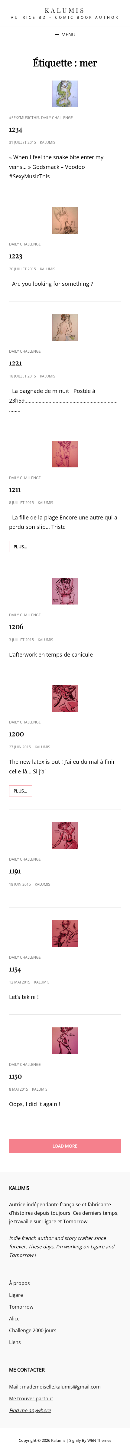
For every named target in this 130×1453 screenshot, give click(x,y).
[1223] (65, 220)
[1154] (65, 933)
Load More (65, 1146)
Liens (15, 1342)
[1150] (65, 1040)
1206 (16, 626)
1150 (15, 1075)
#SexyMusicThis (24, 117)
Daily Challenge (57, 117)
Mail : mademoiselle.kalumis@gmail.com (55, 1386)
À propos (19, 1283)
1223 (15, 255)
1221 (15, 362)
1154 (15, 968)
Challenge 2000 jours (33, 1330)
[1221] (65, 327)
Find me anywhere (30, 1410)
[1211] (65, 454)
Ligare (16, 1295)
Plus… (23, 546)
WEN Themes (99, 1440)
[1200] (65, 698)
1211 (15, 489)
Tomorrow (21, 1306)
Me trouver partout (31, 1398)
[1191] (65, 835)
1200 (16, 733)
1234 (15, 128)
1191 (15, 870)
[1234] (65, 94)
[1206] (65, 591)
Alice (14, 1318)
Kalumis (65, 10)
